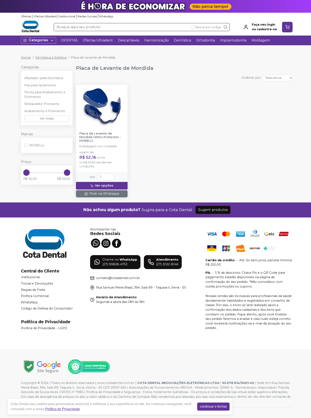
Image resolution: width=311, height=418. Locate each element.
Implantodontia (233, 40)
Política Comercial (35, 296)
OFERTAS (69, 40)
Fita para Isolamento (40, 85)
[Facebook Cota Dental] (116, 243)
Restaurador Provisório (41, 104)
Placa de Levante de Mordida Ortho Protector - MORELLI (100, 137)
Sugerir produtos (213, 210)
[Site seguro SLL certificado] (42, 367)
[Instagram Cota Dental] (106, 243)
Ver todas (47, 118)
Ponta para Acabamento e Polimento (44, 94)
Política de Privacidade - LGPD (44, 328)
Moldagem (261, 40)
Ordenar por (251, 78)
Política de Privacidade (62, 409)
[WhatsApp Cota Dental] (95, 243)
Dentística (182, 40)
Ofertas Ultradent (45, 16)
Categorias (38, 40)
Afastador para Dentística (43, 78)
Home (26, 57)
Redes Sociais (87, 16)
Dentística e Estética (50, 57)
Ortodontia (205, 40)
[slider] (26, 172)
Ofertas (26, 16)
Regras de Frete (33, 290)
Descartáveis (128, 40)
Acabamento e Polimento (44, 111)
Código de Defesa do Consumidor (47, 309)
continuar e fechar (213, 406)
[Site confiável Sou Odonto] (88, 367)
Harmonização (156, 40)
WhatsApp (106, 16)
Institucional (67, 16)
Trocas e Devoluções (37, 283)
